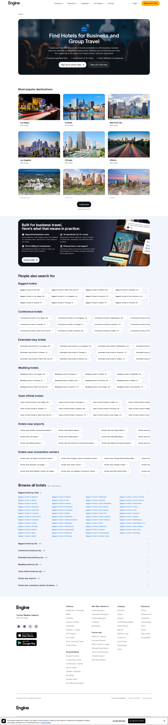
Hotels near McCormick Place (115, 471)
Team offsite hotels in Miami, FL (140, 408)
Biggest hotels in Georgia (28, 526)
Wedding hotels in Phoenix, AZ (96, 380)
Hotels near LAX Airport (29, 437)
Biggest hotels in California (28, 510)
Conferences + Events (74, 664)
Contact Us (121, 637)
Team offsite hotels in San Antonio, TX (143, 415)
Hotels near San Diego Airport (112, 430)
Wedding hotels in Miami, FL (127, 380)
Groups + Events (72, 622)
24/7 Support (71, 634)
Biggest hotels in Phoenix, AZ (126, 303)
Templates (145, 618)
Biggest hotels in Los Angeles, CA (64, 296)
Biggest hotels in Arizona (27, 503)
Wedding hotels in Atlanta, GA (66, 380)
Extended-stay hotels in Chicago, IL (73, 352)
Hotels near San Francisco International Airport (76, 443)
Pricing (111, 3)
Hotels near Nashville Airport (112, 437)
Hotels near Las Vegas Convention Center (36, 458)
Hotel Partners (122, 626)
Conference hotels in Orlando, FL (33, 324)
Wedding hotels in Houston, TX (66, 387)
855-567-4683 (22, 618)
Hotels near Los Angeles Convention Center (78, 471)
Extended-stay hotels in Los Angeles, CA (75, 346)
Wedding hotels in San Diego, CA (97, 387)
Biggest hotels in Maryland (62, 516)
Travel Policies (71, 645)
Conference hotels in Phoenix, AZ (143, 331)
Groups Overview (72, 656)
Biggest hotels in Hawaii (27, 529)
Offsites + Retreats (73, 671)
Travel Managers (98, 610)
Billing (68, 614)
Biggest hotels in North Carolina (98, 516)
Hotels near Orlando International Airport (35, 430)
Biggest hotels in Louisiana (62, 510)
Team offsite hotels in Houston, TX (72, 415)
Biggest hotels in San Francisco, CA (128, 296)
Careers (120, 618)
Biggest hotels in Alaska (27, 500)
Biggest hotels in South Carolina (132, 497)
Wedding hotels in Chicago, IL (66, 374)
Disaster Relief (71, 679)
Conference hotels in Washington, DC (108, 318)
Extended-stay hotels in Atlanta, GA (73, 359)
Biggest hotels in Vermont (129, 513)
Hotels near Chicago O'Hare (114, 465)
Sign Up (120, 630)
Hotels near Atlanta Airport (68, 430)
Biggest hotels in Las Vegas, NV (32, 296)
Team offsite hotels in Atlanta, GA (72, 408)
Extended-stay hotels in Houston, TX (112, 352)
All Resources (146, 614)
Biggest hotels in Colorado (28, 513)
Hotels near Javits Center (71, 465)
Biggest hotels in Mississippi (63, 529)
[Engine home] (37, 608)
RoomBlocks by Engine (75, 683)
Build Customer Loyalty (100, 644)
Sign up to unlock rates (71, 65)
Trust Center (122, 641)
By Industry (96, 626)
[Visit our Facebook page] (18, 626)
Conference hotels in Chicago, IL (70, 324)
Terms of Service (134, 698)
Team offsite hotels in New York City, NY (35, 415)
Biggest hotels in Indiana (61, 497)
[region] (84, 721)
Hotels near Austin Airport (148, 443)
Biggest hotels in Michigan (62, 523)
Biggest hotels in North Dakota (98, 520)
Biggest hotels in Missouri (62, 533)
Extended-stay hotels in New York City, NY (36, 359)
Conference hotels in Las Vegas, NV (34, 318)
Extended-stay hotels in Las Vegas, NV (35, 346)
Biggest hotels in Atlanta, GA (97, 290)
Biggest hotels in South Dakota (132, 500)
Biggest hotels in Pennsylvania (97, 533)
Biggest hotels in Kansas (61, 503)
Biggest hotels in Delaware (28, 520)
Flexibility (69, 618)
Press (119, 649)
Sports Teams (71, 668)
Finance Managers (99, 618)
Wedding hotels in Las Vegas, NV (32, 374)
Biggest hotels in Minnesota (63, 526)
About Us (120, 610)
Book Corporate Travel (74, 641)
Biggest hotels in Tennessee (131, 503)
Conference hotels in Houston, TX (107, 324)
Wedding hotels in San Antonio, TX (130, 387)
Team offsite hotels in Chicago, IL (72, 402)
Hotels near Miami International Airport (116, 443)
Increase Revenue (99, 640)
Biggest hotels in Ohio (94, 523)
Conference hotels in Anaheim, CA (143, 318)
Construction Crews (73, 660)
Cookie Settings (119, 721)
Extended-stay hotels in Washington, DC (113, 346)
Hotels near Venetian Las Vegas (32, 465)
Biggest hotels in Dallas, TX (96, 303)
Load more (84, 204)
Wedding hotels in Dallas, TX (96, 374)
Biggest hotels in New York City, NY (65, 290)
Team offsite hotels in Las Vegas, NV (34, 402)
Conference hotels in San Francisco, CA (145, 324)
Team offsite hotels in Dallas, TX (105, 402)
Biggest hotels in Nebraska (96, 497)
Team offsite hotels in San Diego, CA (107, 415)
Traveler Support (98, 656)
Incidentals (70, 626)
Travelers (95, 622)
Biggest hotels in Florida (27, 523)
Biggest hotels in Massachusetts (64, 520)
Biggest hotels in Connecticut (29, 516)
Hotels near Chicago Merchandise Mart (119, 458)
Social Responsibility (125, 622)
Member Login (122, 634)
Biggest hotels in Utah (128, 510)
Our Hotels (70, 637)
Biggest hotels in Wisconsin (130, 529)
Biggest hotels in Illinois (27, 536)
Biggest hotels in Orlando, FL (31, 303)
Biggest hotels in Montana (62, 536)
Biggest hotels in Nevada (95, 500)
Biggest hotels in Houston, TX (97, 296)
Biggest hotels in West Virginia (131, 526)
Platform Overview (99, 636)
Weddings (70, 675)
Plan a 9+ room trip (99, 65)
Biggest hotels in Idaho (27, 533)
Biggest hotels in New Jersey (97, 507)
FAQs (143, 626)
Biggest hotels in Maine (61, 513)
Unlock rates (29, 260)
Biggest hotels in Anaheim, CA (126, 290)
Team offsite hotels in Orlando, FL (33, 408)
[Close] (164, 720)
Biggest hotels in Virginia (129, 516)
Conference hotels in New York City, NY (35, 331)
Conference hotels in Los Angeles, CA (72, 318)
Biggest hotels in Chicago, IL (62, 303)
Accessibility (146, 637)
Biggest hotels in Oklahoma (96, 526)
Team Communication (100, 652)
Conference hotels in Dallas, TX (106, 331)
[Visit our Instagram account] (36, 626)
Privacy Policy (147, 698)
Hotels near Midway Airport (30, 443)
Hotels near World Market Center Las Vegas (37, 471)
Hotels (143, 630)
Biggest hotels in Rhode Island (97, 536)
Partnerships (122, 645)
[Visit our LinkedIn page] (24, 626)
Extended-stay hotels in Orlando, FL (34, 352)
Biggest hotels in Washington (131, 520)
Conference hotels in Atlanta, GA (70, 331)
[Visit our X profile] (30, 626)
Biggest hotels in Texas (129, 507)
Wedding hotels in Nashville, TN (129, 374)
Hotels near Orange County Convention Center (79, 458)
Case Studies (146, 622)
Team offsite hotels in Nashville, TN (142, 402)
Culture (120, 614)
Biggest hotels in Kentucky (62, 507)
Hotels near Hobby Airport (68, 437)
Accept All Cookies (136, 721)
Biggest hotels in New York (96, 513)
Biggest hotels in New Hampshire (98, 503)
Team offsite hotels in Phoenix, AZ (106, 408)
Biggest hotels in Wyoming (130, 533)
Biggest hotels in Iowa (60, 500)
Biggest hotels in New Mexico (97, 510)
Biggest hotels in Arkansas (28, 507)
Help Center (145, 634)
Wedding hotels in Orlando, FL (31, 380)
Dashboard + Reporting (75, 610)
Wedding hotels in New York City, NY (34, 387)
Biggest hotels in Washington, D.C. (133, 523)
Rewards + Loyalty (73, 630)
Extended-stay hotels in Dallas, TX (111, 359)
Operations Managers (100, 614)
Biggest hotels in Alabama (28, 497)
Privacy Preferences (119, 698)
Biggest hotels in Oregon (95, 529)
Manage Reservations (100, 648)
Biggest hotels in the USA (30, 290)
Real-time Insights (99, 660)
